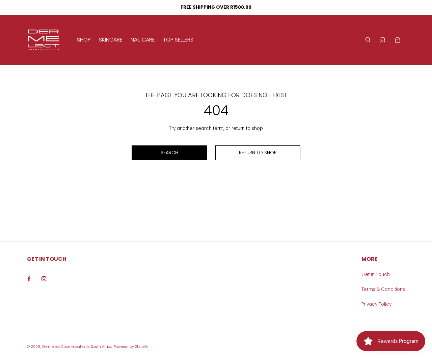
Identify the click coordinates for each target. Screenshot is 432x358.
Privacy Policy (376, 304)
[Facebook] (29, 278)
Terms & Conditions (383, 289)
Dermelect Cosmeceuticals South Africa (77, 346)
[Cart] (397, 39)
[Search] (367, 39)
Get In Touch (375, 274)
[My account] (382, 39)
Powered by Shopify (131, 346)
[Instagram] (43, 278)
